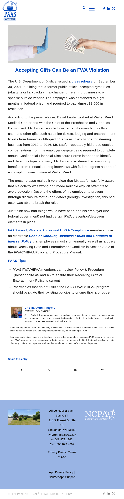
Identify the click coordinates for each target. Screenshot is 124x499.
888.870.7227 (67, 434)
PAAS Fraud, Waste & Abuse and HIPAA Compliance (48, 230)
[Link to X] (113, 8)
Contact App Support (62, 477)
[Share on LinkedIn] (75, 369)
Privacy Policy (57, 452)
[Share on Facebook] (21, 369)
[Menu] (90, 8)
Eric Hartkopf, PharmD (40, 307)
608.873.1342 (63, 439)
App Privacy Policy (61, 472)
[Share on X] (48, 369)
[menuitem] (82, 8)
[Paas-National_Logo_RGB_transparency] (10, 11)
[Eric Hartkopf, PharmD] (16, 318)
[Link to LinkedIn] (108, 8)
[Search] (82, 8)
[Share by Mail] (102, 369)
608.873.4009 (65, 444)
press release (82, 81)
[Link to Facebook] (103, 8)
